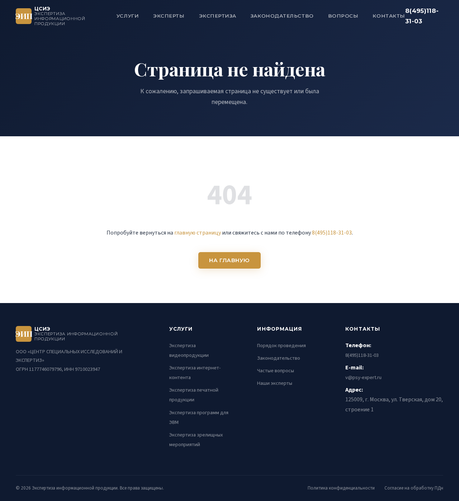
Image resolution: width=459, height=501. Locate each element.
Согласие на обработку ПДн (413, 488)
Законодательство (282, 16)
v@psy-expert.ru (363, 377)
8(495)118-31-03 (422, 16)
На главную (229, 260)
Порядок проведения (281, 345)
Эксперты (168, 16)
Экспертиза (217, 16)
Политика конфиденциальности (341, 488)
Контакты (389, 16)
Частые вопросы (275, 370)
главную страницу (197, 233)
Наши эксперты (274, 383)
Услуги (128, 16)
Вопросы (343, 16)
